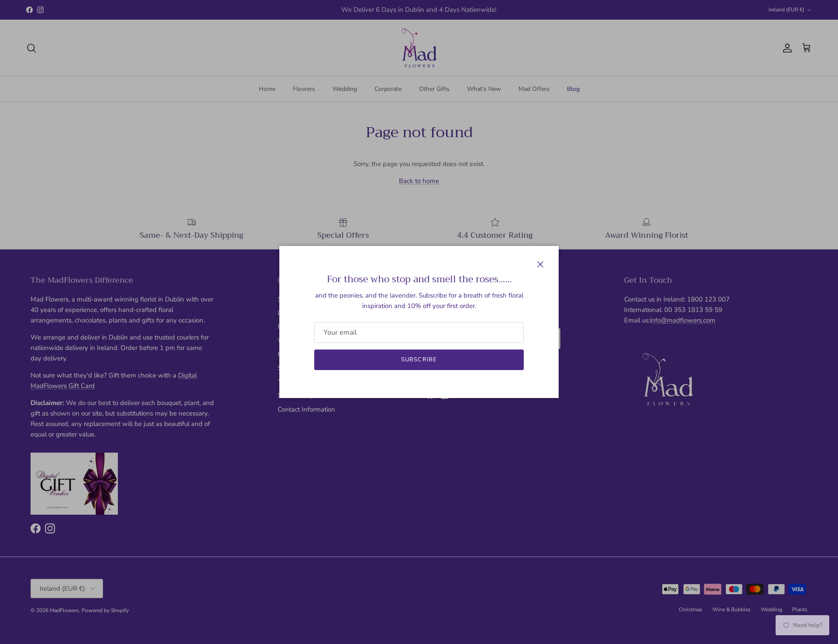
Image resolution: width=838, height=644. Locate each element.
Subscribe (418, 360)
